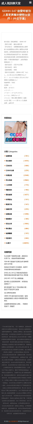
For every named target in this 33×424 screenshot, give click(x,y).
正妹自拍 (17, 165)
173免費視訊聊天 (14, 357)
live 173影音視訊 (21, 400)
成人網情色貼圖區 (10, 293)
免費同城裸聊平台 (7, 331)
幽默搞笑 (17, 190)
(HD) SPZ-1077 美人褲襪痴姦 (13, 278)
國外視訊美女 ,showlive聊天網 (18, 337)
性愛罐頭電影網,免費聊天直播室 (16, 338)
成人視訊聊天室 (13, 421)
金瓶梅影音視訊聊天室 (19, 413)
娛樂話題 (17, 214)
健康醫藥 (17, 233)
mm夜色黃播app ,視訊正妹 (21, 352)
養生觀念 (17, 228)
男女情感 (17, 180)
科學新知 (17, 199)
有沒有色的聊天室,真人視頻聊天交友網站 (17, 348)
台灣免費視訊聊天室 (24, 403)
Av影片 (17, 243)
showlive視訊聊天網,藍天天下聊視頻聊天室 (19, 385)
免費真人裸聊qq (18, 331)
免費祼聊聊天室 (12, 408)
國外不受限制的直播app (22, 370)
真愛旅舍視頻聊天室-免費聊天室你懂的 (17, 328)
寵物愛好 (17, 219)
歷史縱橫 (17, 195)
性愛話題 (17, 175)
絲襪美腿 (17, 156)
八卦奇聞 (17, 185)
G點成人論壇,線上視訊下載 (17, 398)
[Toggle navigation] (30, 2)
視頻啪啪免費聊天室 (10, 375)
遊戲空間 (17, 209)
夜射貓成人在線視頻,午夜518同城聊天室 (13, 344)
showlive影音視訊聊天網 (9, 354)
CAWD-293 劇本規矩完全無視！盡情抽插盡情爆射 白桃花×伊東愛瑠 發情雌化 (16, 298)
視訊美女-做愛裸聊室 (25, 329)
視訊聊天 (17, 238)
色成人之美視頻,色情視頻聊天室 (12, 388)
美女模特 (17, 161)
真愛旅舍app (13, 403)
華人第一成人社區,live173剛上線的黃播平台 (16, 389)
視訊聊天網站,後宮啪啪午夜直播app (20, 342)
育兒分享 (17, 224)
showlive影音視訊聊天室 (18, 362)
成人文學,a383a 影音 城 (22, 347)
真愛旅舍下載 (24, 357)
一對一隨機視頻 (19, 326)
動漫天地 (17, 204)
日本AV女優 (17, 170)
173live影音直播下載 (8, 326)
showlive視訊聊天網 (8, 406)
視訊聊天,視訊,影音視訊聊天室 (13, 411)
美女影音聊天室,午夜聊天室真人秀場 (18, 365)
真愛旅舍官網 (21, 354)
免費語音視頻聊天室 (20, 360)
